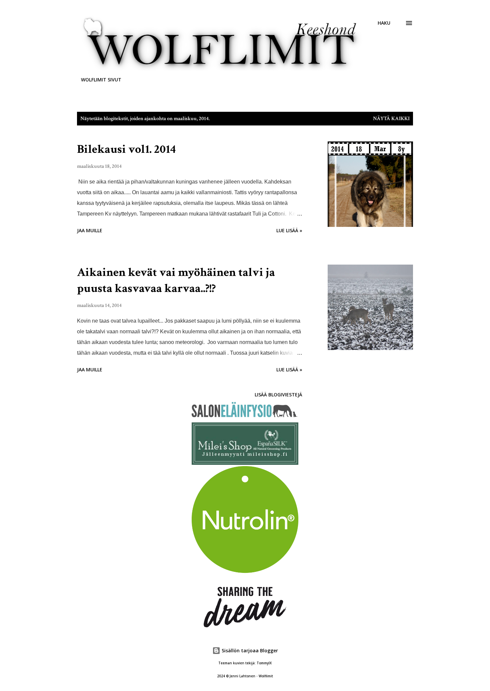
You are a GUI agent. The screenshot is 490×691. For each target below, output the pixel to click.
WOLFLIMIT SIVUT (101, 79)
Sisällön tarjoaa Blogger (249, 650)
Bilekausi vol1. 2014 (126, 149)
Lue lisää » (289, 230)
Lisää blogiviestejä (278, 394)
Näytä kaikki (391, 118)
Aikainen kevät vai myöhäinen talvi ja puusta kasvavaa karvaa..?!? (176, 280)
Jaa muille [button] (89, 230)
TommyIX (264, 663)
